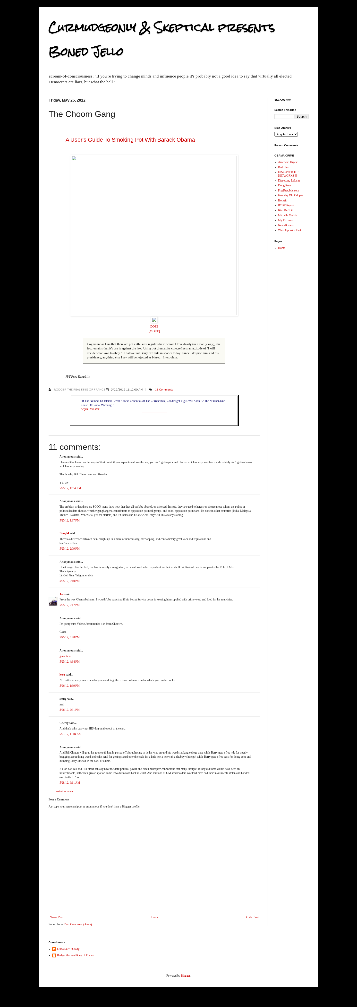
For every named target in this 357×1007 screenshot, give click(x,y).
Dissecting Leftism (289, 180)
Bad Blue (283, 167)
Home (154, 917)
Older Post (252, 917)
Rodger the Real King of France (79, 389)
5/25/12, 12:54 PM (70, 488)
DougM (64, 533)
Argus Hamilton (90, 409)
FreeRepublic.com (288, 190)
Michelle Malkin (287, 215)
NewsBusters (286, 225)
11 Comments (164, 389)
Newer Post (56, 917)
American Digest (288, 162)
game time (65, 656)
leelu (62, 674)
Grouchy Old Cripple (290, 195)
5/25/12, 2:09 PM (70, 548)
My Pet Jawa (285, 220)
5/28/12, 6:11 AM (70, 782)
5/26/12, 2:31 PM (70, 710)
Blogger (185, 975)
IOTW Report (286, 205)
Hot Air (282, 200)
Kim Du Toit (285, 210)
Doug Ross (284, 185)
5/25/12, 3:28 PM (70, 637)
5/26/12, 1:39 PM (70, 685)
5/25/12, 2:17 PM (70, 605)
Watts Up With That (289, 230)
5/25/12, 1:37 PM (70, 520)
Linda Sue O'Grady (68, 949)
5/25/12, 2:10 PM (70, 581)
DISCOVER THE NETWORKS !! (288, 173)
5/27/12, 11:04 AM (71, 734)
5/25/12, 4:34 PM (70, 661)
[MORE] (154, 331)
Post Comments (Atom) (78, 924)
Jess (62, 594)
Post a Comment (64, 791)
